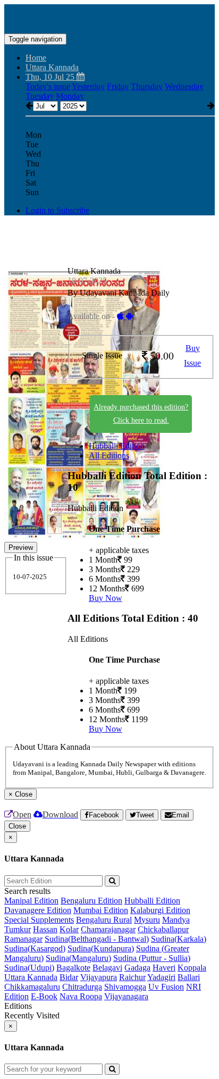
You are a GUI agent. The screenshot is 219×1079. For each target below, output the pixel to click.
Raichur (132, 977)
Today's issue (48, 86)
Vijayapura (98, 977)
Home (36, 57)
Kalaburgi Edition (160, 910)
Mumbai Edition (100, 910)
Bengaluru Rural (104, 919)
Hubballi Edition (117, 445)
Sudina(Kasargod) (34, 948)
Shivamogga (125, 986)
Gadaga (137, 967)
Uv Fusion (166, 986)
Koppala (192, 967)
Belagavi (107, 967)
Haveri (164, 967)
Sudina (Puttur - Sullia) (151, 958)
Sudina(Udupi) (29, 967)
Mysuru (147, 919)
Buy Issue (192, 356)
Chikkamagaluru (32, 986)
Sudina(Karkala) (178, 938)
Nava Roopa (81, 996)
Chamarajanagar (108, 929)
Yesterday (88, 86)
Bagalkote (73, 967)
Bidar (69, 977)
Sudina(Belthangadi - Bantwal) (97, 938)
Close (17, 826)
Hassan (45, 929)
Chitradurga (82, 986)
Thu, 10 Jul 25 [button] (51, 76)
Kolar (69, 929)
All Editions (109, 455)
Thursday (147, 86)
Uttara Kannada (30, 977)
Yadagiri (161, 977)
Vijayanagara (126, 996)
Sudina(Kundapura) (101, 948)
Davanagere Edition (37, 910)
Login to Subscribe (57, 210)
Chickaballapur (163, 929)
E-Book (44, 996)
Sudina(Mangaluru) (78, 958)
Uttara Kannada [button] (52, 67)
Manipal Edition (31, 900)
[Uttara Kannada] (109, 17)
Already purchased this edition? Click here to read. (141, 413)
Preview (21, 547)
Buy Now (105, 598)
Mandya (176, 919)
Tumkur (17, 929)
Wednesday (184, 86)
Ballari (189, 977)
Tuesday (40, 96)
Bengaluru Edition (91, 900)
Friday (118, 86)
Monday (70, 96)
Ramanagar (23, 938)
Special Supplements (39, 919)
